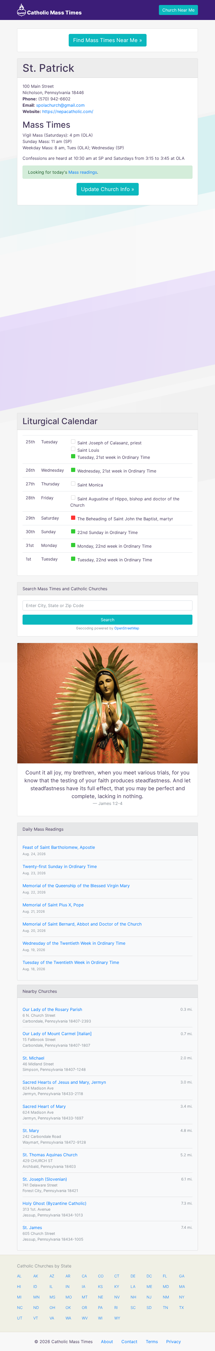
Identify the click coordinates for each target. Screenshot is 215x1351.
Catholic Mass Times (54, 12)
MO (68, 1297)
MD (165, 1286)
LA (133, 1286)
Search (107, 619)
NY (181, 1297)
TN (165, 1307)
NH (133, 1297)
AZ (52, 1276)
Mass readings (82, 172)
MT (84, 1297)
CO (100, 1276)
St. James (32, 1227)
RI (116, 1307)
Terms (152, 1341)
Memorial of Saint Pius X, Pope (53, 904)
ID (35, 1286)
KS (100, 1286)
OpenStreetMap (126, 628)
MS (52, 1297)
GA (181, 1276)
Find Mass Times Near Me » (107, 40)
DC (149, 1276)
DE (133, 1276)
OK (68, 1307)
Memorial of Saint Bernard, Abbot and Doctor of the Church (82, 924)
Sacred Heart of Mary (44, 1106)
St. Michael (33, 1058)
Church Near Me (178, 10)
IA (83, 1286)
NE (100, 1297)
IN (67, 1286)
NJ (149, 1297)
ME (149, 1286)
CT (116, 1276)
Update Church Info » (107, 189)
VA (52, 1318)
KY (116, 1286)
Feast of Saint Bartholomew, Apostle (59, 847)
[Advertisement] (107, 248)
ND (36, 1307)
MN (36, 1297)
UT (19, 1318)
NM (165, 1297)
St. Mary (31, 1130)
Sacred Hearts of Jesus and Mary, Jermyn (64, 1082)
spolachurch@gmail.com (60, 105)
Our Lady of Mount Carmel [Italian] (57, 1033)
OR (84, 1307)
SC (133, 1307)
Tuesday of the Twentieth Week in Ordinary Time (71, 962)
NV (117, 1297)
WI (100, 1318)
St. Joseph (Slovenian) (45, 1179)
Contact (129, 1341)
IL (51, 1286)
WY (117, 1318)
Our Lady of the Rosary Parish (52, 1009)
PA (100, 1307)
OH (52, 1307)
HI (19, 1286)
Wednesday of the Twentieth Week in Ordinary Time (74, 943)
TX (181, 1307)
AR (68, 1276)
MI (19, 1297)
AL (19, 1276)
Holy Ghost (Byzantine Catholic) (55, 1203)
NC (19, 1307)
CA (84, 1276)
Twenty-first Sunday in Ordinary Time (60, 866)
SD (149, 1307)
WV (84, 1318)
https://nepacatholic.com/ (67, 111)
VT (35, 1318)
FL (165, 1276)
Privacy (173, 1341)
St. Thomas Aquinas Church (50, 1154)
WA (68, 1318)
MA (181, 1286)
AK (35, 1276)
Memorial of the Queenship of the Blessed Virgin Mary (76, 885)
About (107, 1341)
